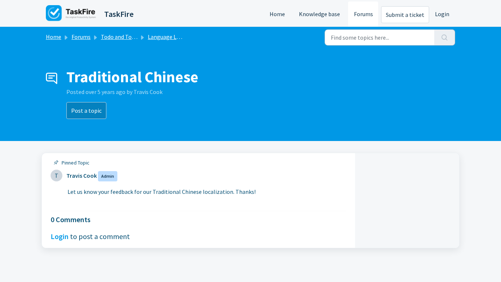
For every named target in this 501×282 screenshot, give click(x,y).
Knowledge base (319, 14)
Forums (363, 14)
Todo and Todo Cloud (127, 36)
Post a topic (86, 110)
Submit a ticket (405, 14)
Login (442, 14)
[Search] (444, 37)
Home (277, 14)
